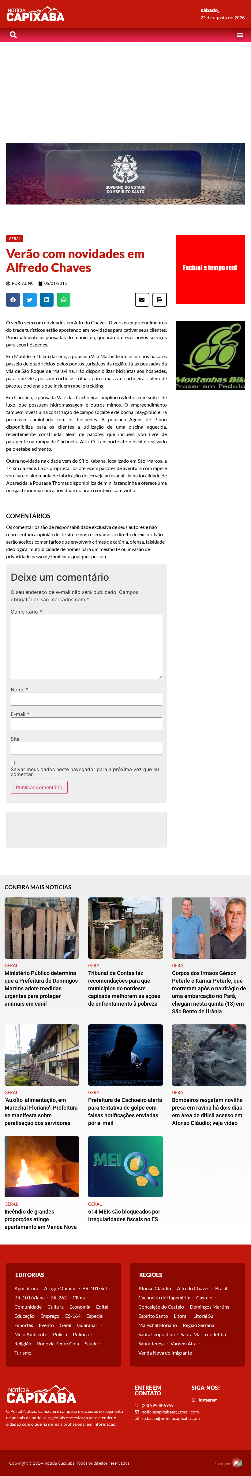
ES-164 (73, 1316)
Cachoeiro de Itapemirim (164, 1297)
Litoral (181, 1316)
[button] (240, 35)
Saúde (91, 1343)
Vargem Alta (183, 1343)
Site (15, 738)
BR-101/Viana (29, 1297)
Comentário (26, 611)
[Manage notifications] (237, 1462)
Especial (94, 1316)
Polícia (60, 1334)
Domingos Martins (209, 1307)
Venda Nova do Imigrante (165, 1353)
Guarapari (88, 1325)
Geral (65, 1325)
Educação (24, 1316)
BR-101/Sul (94, 1288)
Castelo (204, 1297)
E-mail (20, 714)
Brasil (221, 1288)
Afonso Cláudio (154, 1288)
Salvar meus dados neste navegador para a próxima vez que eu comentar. (85, 772)
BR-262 (59, 1297)
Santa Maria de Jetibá (203, 1334)
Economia (79, 1307)
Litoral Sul (204, 1316)
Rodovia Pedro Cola (58, 1343)
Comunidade (28, 1307)
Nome (19, 689)
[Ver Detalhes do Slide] (125, 174)
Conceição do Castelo (161, 1307)
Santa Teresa (151, 1343)
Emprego (49, 1316)
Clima (79, 1297)
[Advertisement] (125, 88)
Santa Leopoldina (156, 1334)
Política (81, 1334)
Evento (46, 1325)
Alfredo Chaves (193, 1288)
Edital (102, 1307)
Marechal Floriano (157, 1325)
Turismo (23, 1353)
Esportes (23, 1325)
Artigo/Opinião (60, 1288)
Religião (22, 1343)
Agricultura (26, 1288)
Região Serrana (198, 1325)
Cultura (55, 1307)
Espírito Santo (153, 1316)
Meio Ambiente (30, 1334)
